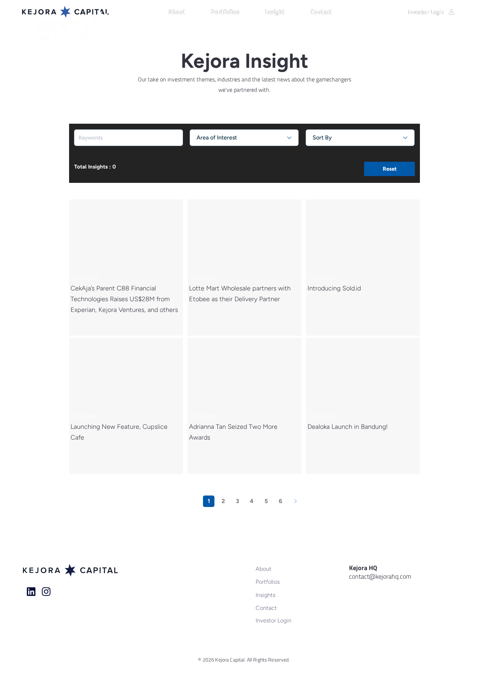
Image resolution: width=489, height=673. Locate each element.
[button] (186, 12)
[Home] (31, 591)
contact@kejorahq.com (380, 576)
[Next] (295, 501)
